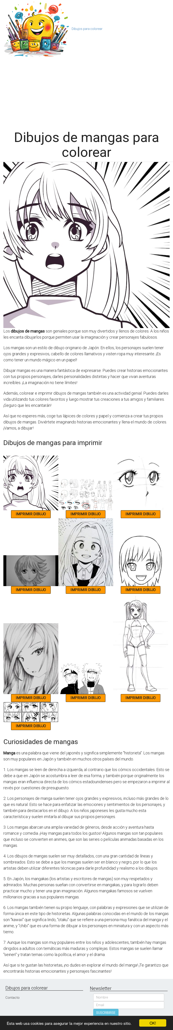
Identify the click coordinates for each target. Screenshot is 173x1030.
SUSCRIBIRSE (106, 1012)
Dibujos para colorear (87, 29)
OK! (153, 1023)
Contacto (12, 998)
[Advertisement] (86, 91)
